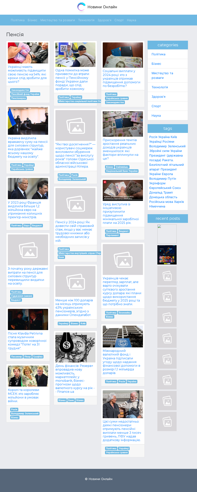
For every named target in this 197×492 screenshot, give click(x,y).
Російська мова (161, 202)
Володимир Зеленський (24, 413)
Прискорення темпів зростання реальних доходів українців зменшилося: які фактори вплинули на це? (120, 149)
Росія (14, 409)
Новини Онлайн (101, 7)
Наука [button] (131, 20)
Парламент (112, 235)
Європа (167, 174)
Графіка (38, 356)
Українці (29, 164)
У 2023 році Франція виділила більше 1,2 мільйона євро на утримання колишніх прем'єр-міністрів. (25, 210)
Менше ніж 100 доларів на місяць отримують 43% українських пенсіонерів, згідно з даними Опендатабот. (74, 307)
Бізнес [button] (32, 20)
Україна (131, 381)
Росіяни (168, 141)
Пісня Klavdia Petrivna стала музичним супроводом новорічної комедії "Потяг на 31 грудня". (27, 341)
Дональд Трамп (161, 192)
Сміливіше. (122, 166)
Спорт (156, 106)
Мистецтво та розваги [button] (57, 20)
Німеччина (157, 206)
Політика (16, 164)
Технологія (160, 87)
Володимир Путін (162, 178)
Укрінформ (157, 183)
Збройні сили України (165, 151)
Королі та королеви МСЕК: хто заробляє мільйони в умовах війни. (23, 395)
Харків (179, 202)
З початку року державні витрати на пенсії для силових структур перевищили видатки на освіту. (28, 276)
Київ (83, 323)
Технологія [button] (86, 20)
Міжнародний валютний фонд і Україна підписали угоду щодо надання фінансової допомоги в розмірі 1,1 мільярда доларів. (121, 362)
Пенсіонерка (18, 98)
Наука (156, 115)
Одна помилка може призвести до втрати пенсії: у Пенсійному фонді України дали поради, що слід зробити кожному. (72, 79)
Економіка (125, 312)
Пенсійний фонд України (25, 94)
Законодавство (20, 89)
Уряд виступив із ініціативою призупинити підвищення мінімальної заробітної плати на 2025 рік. (121, 213)
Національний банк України (122, 170)
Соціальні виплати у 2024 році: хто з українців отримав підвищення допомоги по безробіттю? (121, 78)
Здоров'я (158, 97)
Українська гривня (22, 169)
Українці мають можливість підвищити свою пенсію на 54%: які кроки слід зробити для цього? (27, 74)
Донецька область (163, 197)
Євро (27, 225)
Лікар (27, 356)
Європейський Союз (165, 188)
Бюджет (37, 225)
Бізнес (14, 417)
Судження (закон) (21, 295)
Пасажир (16, 356)
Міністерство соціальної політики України (82, 101)
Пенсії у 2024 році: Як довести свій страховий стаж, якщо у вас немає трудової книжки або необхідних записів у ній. (74, 231)
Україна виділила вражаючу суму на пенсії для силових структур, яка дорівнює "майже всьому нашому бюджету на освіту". (28, 147)
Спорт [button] (119, 20)
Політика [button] (18, 20)
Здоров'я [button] (104, 20)
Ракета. (168, 160)
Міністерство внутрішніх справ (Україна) (82, 253)
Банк (61, 257)
